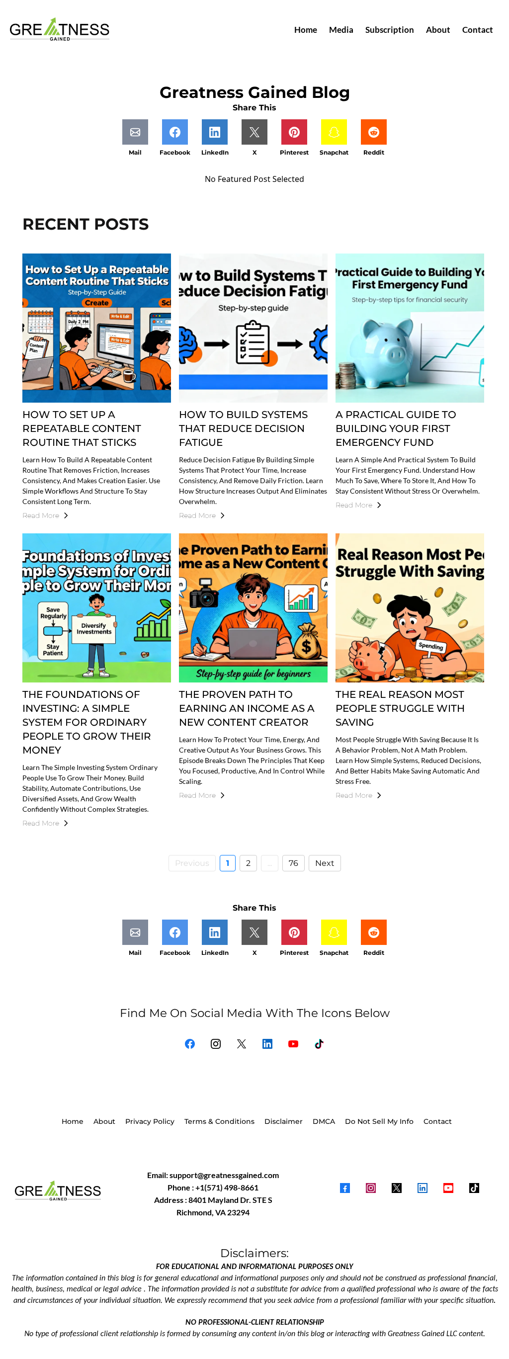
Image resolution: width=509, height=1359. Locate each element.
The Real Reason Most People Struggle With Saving (400, 708)
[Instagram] (216, 1044)
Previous (192, 863)
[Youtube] (293, 1044)
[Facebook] (190, 1044)
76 (293, 863)
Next (325, 863)
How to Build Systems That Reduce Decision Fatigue (243, 428)
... (269, 863)
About (438, 29)
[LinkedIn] (267, 1044)
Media (341, 29)
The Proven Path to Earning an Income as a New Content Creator (247, 708)
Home (305, 29)
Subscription (389, 29)
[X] (241, 1044)
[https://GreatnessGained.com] (59, 29)
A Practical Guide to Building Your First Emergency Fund (396, 428)
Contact (477, 29)
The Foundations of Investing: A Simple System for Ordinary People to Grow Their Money (86, 722)
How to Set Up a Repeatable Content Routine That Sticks (81, 428)
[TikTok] (319, 1044)
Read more (40, 515)
